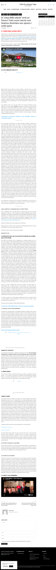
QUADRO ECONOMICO (5, 430)
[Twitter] (50, 5)
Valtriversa (20, 14)
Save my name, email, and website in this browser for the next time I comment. (16, 541)
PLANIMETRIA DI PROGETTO (6, 427)
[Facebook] (48, 5)
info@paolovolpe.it (6, 554)
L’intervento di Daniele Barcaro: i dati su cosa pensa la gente (17, 306)
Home (2, 12)
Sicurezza (5, 14)
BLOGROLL (44, 551)
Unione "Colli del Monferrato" (14, 14)
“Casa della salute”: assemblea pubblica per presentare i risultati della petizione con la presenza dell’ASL (9, 504)
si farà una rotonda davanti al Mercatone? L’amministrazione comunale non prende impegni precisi (28, 504)
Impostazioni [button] (5, 566)
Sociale (8, 14)
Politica (5, 12)
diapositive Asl (5, 233)
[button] (53, 4)
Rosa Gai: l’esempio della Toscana (10, 330)
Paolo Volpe (11, 510)
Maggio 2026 (46, 16)
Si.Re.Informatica (36, 566)
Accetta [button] (11, 566)
